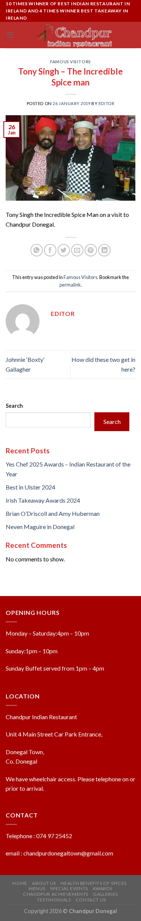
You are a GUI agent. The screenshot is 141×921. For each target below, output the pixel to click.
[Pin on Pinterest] (91, 250)
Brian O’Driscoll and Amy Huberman (53, 513)
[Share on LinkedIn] (104, 250)
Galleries (105, 894)
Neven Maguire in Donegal (40, 526)
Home (19, 883)
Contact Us (91, 900)
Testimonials (54, 900)
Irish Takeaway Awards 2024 (43, 500)
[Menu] (10, 35)
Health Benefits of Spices (93, 883)
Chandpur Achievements (55, 894)
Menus (37, 888)
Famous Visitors (70, 61)
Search (14, 406)
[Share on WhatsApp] (36, 250)
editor (106, 103)
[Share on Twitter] (64, 250)
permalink (70, 285)
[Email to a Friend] (77, 250)
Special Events (69, 888)
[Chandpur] (73, 35)
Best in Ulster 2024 (30, 487)
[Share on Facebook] (50, 250)
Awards (102, 888)
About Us (44, 883)
